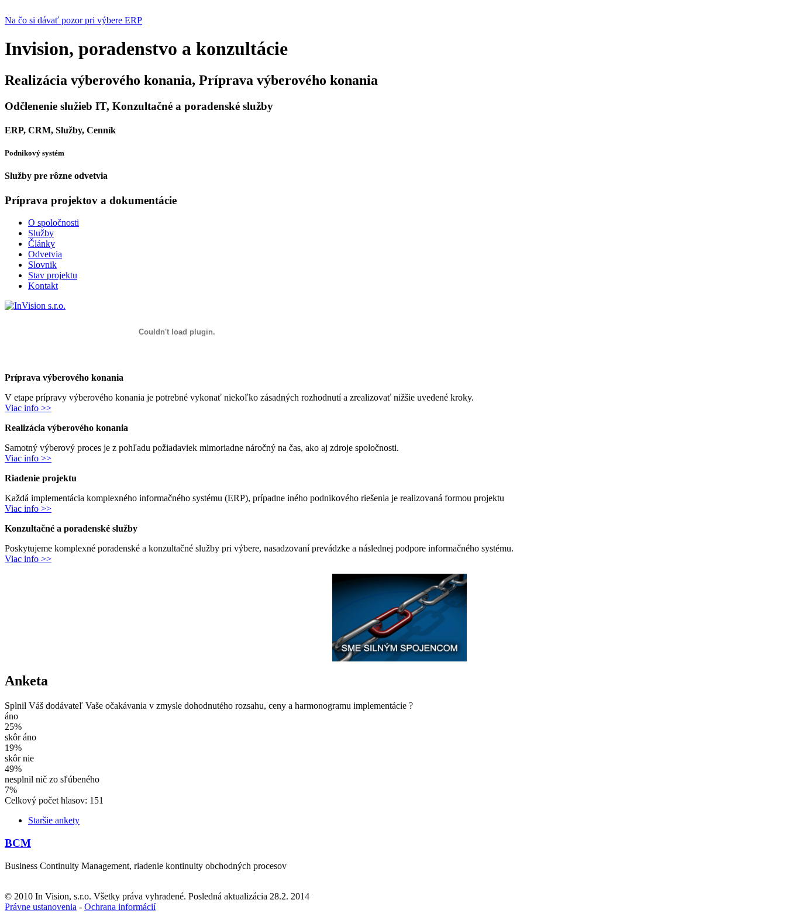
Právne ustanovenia (41, 907)
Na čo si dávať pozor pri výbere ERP (73, 20)
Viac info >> (28, 408)
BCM (18, 843)
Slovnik (42, 265)
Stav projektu (52, 275)
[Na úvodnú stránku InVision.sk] (35, 306)
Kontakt (43, 286)
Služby (41, 233)
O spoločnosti (53, 222)
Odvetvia (45, 254)
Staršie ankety (54, 820)
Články (41, 244)
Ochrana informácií (120, 907)
